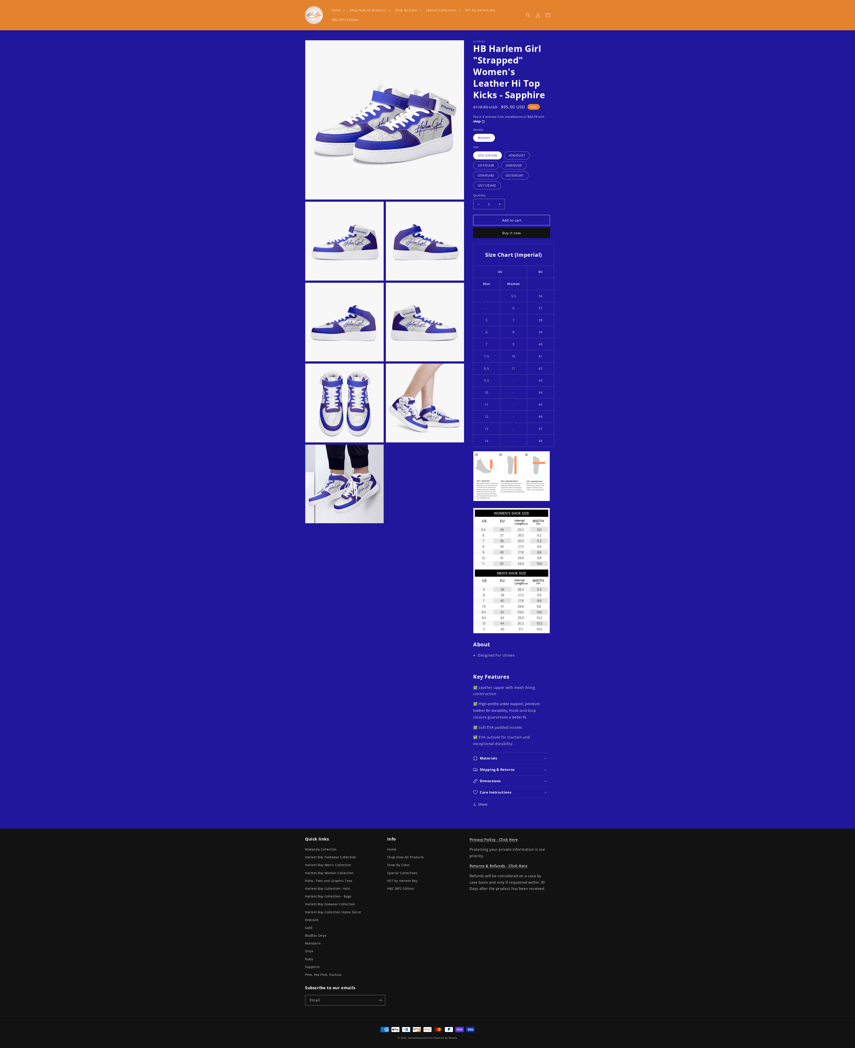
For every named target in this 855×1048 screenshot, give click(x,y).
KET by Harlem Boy (402, 881)
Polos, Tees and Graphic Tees (328, 881)
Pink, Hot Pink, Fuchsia (323, 975)
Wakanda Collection (321, 849)
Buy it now (511, 233)
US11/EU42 (487, 185)
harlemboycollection (420, 1037)
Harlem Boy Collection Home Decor (333, 912)
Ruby (309, 959)
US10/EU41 (515, 175)
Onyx (309, 951)
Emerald (311, 920)
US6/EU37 (517, 155)
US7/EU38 (486, 165)
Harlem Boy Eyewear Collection (330, 904)
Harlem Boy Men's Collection (328, 865)
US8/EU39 (514, 165)
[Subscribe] (380, 1000)
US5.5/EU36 (487, 155)
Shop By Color (398, 865)
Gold (308, 928)
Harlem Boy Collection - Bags (328, 896)
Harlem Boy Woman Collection (329, 873)
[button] (338, 10)
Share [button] (483, 804)
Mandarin (313, 943)
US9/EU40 (486, 175)
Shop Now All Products (405, 857)
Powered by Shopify (445, 1037)
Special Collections (402, 873)
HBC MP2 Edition (400, 888)
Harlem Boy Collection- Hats (327, 888)
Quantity (479, 195)
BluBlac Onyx (315, 935)
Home (391, 849)
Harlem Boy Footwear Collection (330, 857)
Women (484, 138)
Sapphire (312, 967)
